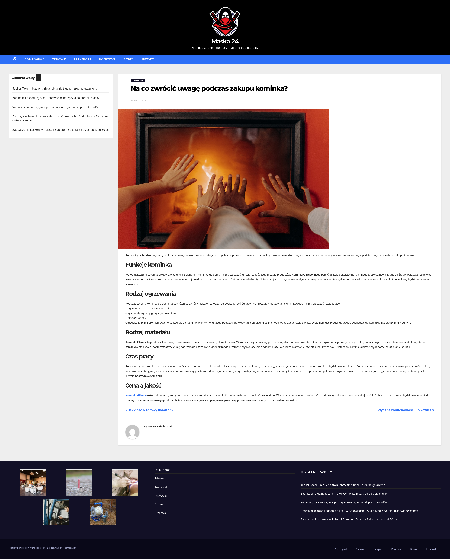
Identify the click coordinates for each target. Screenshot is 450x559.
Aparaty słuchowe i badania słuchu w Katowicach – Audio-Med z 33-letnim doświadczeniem (359, 510)
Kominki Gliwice (136, 395)
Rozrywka (107, 59)
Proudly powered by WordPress (25, 548)
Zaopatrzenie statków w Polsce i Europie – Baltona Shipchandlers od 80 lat (60, 129)
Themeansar (69, 548)
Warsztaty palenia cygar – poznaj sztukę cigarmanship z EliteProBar (55, 107)
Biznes (128, 59)
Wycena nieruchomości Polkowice (405, 410)
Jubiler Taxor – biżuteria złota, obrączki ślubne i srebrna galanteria (54, 88)
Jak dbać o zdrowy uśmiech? (150, 410)
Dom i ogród (34, 59)
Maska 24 (225, 41)
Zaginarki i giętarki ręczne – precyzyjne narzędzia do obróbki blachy (55, 97)
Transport (83, 59)
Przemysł (148, 59)
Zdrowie (59, 59)
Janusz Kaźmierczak (159, 426)
